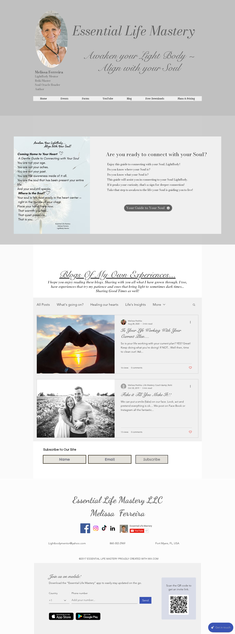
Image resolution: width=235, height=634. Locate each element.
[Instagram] (95, 528)
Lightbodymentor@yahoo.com (67, 543)
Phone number (80, 593)
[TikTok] (104, 528)
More (157, 304)
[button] (194, 305)
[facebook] (85, 528)
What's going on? (70, 304)
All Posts (43, 304)
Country (53, 593)
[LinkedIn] (112, 528)
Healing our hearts (104, 304)
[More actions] (191, 322)
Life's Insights (135, 304)
